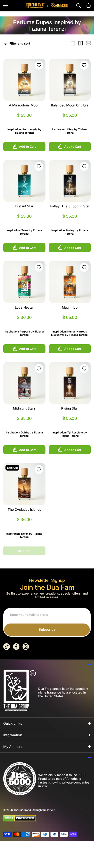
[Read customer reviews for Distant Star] (24, 221)
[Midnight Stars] (24, 383)
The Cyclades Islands (24, 509)
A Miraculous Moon (24, 105)
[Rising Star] (70, 383)
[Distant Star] (24, 181)
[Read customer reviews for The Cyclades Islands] (24, 525)
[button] (88, 5)
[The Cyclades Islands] (24, 484)
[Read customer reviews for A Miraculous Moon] (24, 120)
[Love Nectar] (24, 282)
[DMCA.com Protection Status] (43, 818)
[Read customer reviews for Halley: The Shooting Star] (70, 221)
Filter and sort (19, 43)
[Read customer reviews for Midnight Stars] (24, 423)
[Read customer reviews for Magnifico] (70, 322)
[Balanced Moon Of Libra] (70, 80)
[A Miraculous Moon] (24, 80)
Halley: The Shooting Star (70, 206)
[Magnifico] (70, 282)
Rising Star (69, 408)
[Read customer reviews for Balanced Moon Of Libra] (70, 120)
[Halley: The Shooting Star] (70, 181)
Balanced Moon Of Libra (69, 105)
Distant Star (24, 206)
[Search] (78, 5)
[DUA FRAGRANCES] (47, 5)
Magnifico (70, 307)
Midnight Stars (24, 408)
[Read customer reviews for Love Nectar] (24, 322)
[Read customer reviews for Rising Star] (70, 423)
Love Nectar (24, 307)
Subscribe (47, 629)
